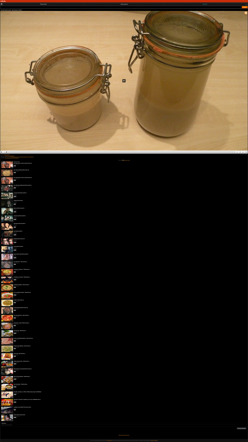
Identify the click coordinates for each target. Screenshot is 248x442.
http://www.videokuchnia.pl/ (9, 155)
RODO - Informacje (154, 440)
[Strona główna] (3, 1)
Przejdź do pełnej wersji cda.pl (124, 435)
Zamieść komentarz (242, 428)
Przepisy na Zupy (127, 160)
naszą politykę (109, 440)
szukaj (244, 7)
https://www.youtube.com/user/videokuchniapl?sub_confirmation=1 (22, 156)
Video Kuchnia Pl (6, 154)
